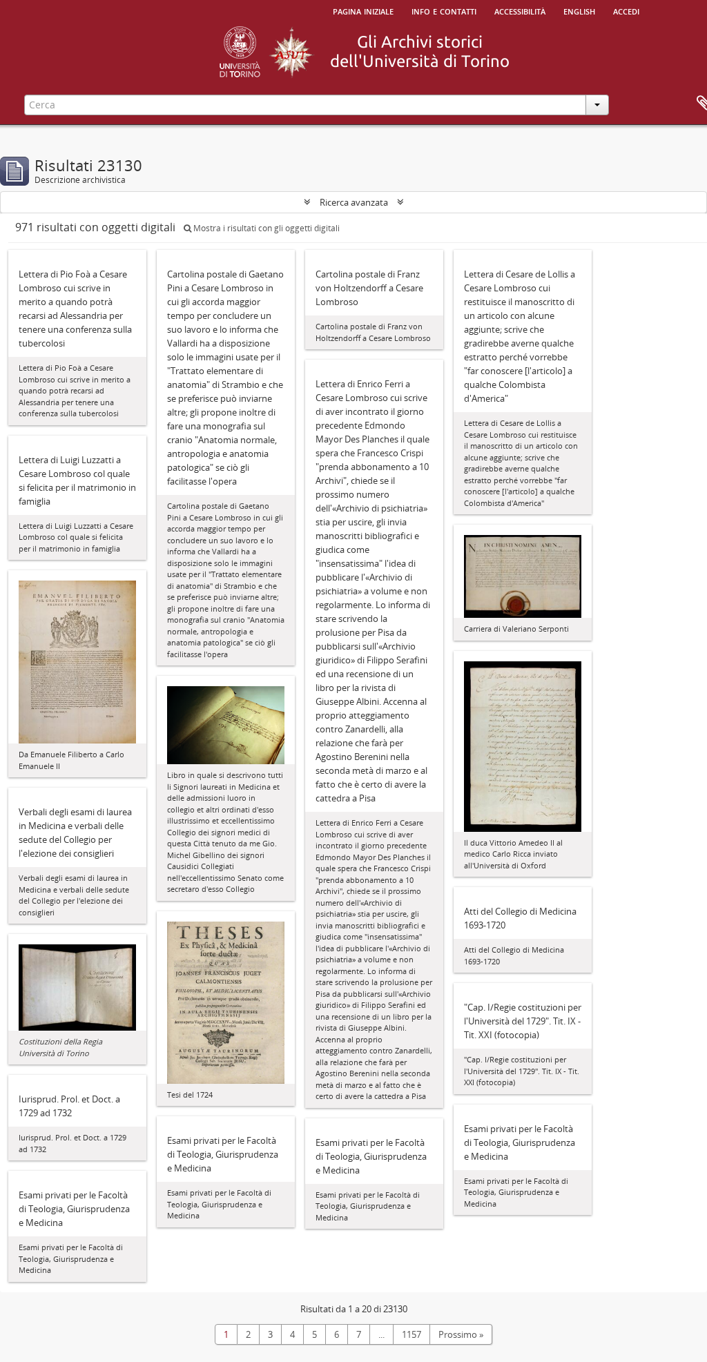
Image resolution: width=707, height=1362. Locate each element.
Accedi (626, 10)
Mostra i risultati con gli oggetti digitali (265, 228)
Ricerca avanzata (354, 202)
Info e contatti (443, 10)
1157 (411, 1334)
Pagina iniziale (363, 10)
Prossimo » (460, 1334)
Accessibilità (519, 10)
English (579, 10)
